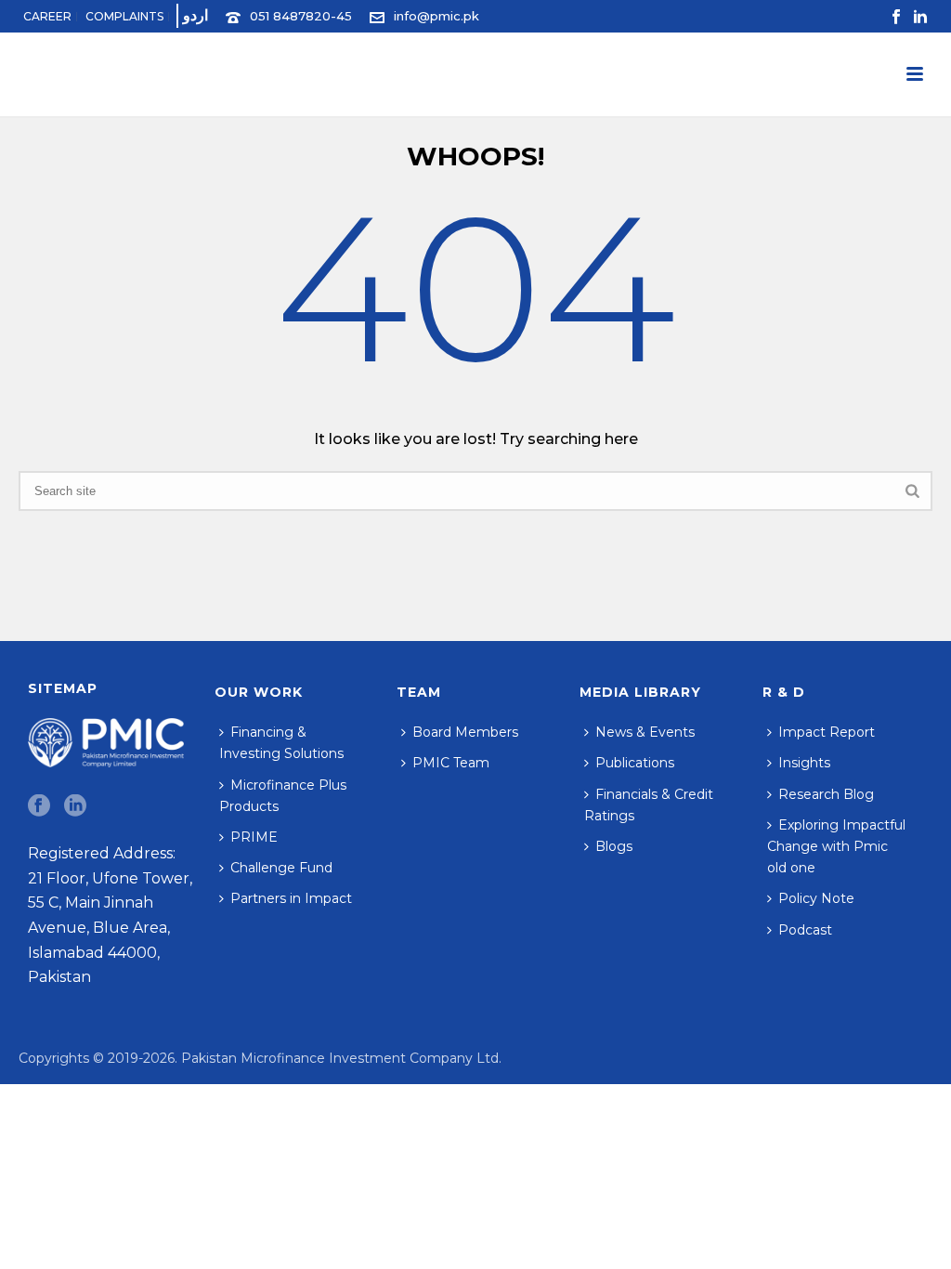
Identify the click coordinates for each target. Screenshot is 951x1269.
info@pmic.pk (436, 15)
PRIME (254, 837)
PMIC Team (450, 762)
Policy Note (816, 898)
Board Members (465, 732)
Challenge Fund (281, 867)
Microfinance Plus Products (282, 796)
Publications (634, 762)
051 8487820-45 (301, 15)
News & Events (645, 732)
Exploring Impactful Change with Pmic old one (836, 846)
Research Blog (826, 794)
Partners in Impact (291, 898)
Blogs (613, 846)
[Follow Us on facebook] (39, 806)
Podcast (805, 930)
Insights (804, 762)
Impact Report (826, 732)
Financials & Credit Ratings (648, 805)
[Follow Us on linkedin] (75, 806)
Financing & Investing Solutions (281, 743)
